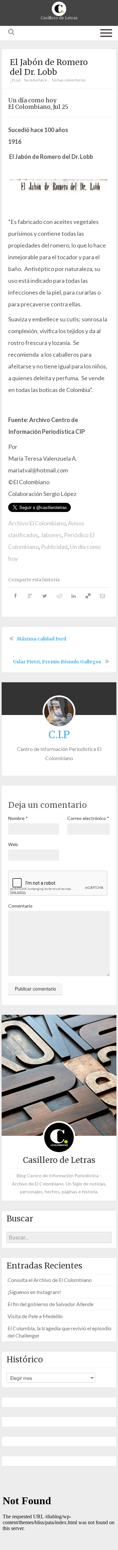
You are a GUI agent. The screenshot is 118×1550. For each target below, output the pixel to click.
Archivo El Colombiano (37, 523)
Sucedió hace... (36, 80)
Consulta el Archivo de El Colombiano (50, 1280)
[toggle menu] (106, 32)
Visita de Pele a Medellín (35, 1316)
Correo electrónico (88, 818)
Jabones (51, 534)
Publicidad (54, 546)
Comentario (20, 906)
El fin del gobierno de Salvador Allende (50, 1304)
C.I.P (59, 734)
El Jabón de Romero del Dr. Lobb (49, 67)
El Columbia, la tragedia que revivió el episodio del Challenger (59, 1331)
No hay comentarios (69, 80)
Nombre (18, 818)
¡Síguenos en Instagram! (34, 1292)
